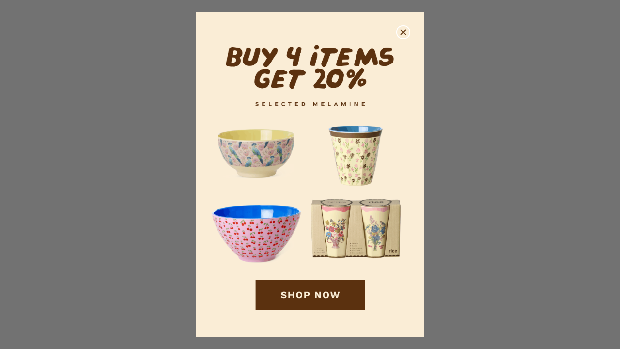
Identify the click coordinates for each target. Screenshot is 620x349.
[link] (310, 175)
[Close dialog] (403, 32)
